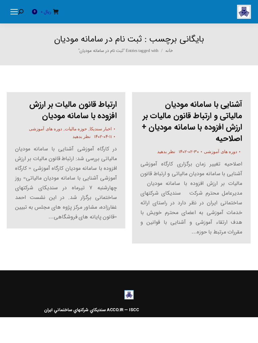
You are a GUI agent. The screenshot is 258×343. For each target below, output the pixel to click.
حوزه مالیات (76, 128)
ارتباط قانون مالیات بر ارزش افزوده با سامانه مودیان (73, 110)
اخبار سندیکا (101, 128)
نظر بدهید (82, 136)
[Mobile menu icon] (14, 12)
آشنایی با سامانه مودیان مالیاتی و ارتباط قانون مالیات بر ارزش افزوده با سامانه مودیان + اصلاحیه (192, 121)
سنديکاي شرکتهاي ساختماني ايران (75, 310)
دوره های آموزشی (45, 128)
